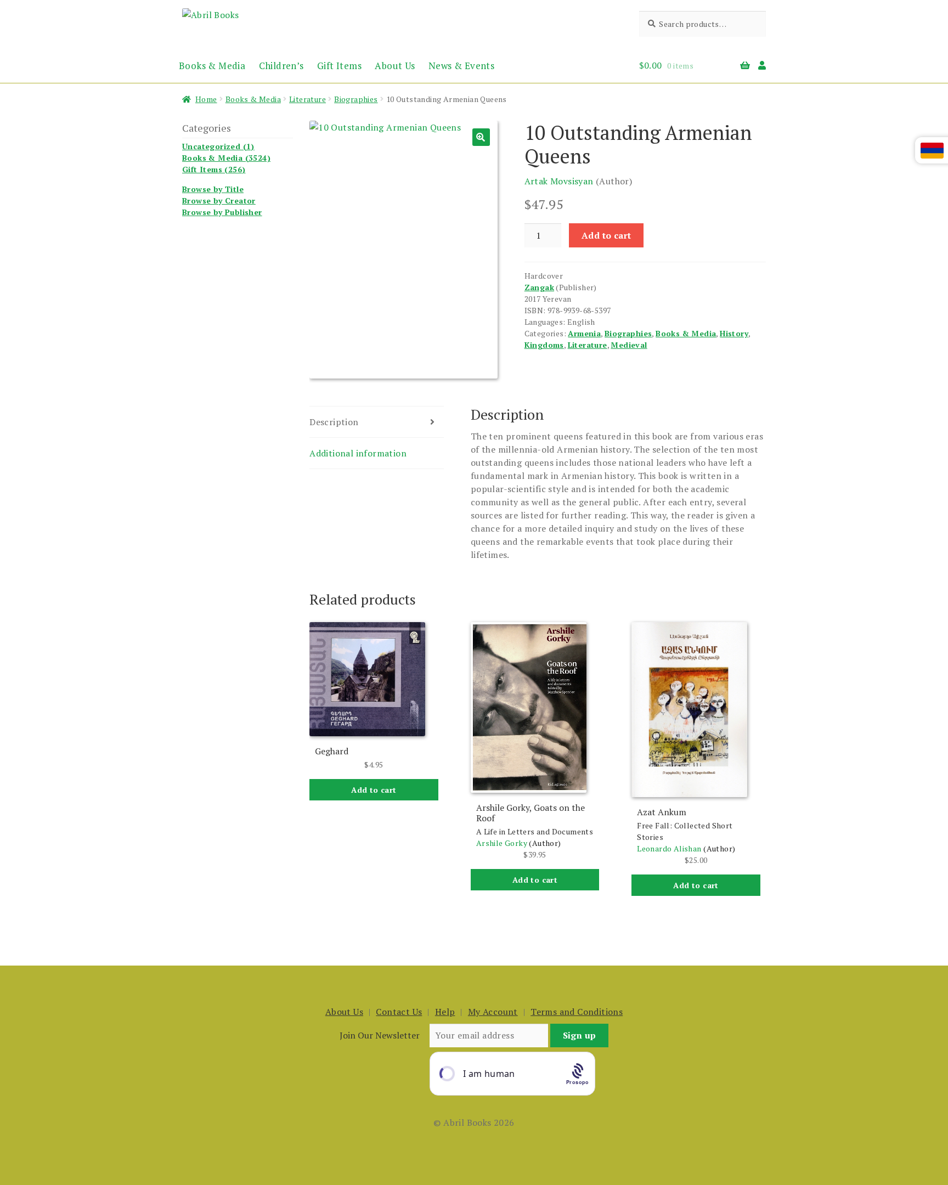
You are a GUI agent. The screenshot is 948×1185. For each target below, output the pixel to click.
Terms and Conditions (577, 1012)
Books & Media (212, 65)
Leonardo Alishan (669, 848)
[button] (481, 137)
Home (206, 99)
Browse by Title (213, 189)
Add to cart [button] (373, 790)
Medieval (629, 345)
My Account (493, 1012)
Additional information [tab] (358, 453)
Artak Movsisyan (559, 181)
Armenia (584, 333)
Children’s (281, 65)
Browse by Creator (219, 200)
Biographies (355, 99)
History (734, 333)
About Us (395, 65)
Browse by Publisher (222, 212)
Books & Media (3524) (226, 158)
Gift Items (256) (213, 169)
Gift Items (339, 65)
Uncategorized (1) (218, 146)
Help (445, 1012)
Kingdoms (544, 345)
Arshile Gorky (501, 843)
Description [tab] (333, 422)
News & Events (461, 65)
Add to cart (606, 235)
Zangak (539, 287)
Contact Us (399, 1012)
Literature (307, 99)
